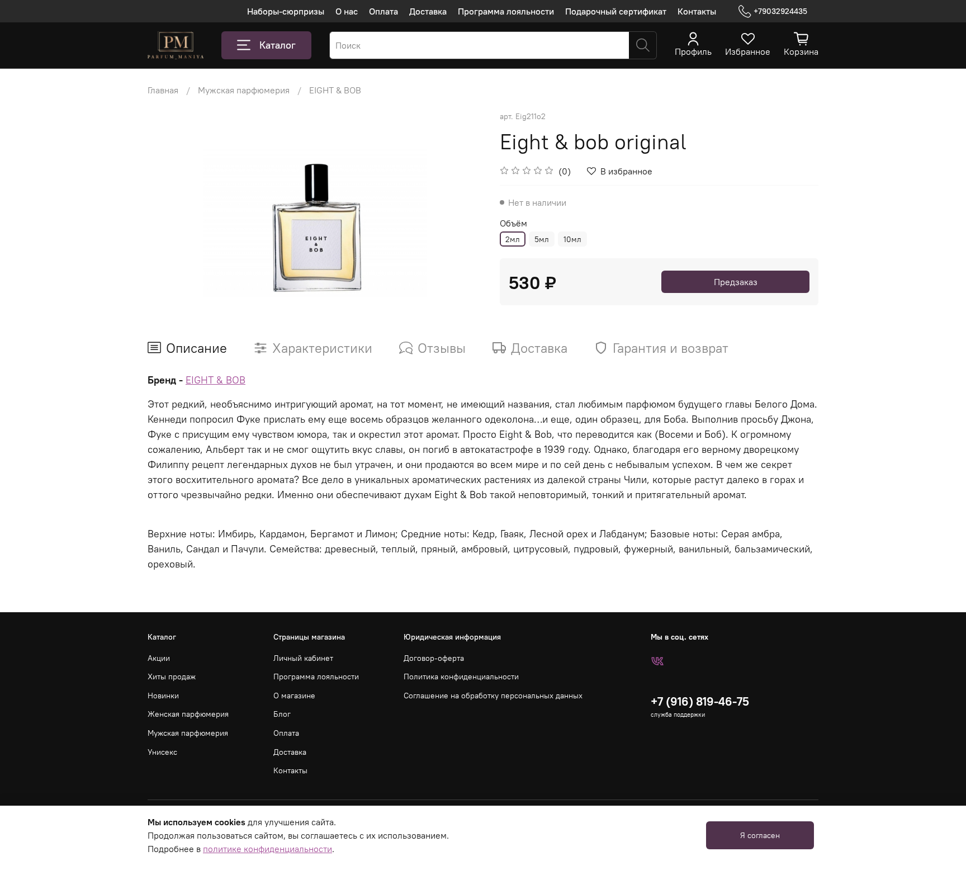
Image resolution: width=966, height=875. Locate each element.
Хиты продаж (172, 676)
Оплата (383, 11)
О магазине (294, 695)
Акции (159, 658)
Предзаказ (735, 281)
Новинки (163, 695)
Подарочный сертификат (615, 11)
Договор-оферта (434, 658)
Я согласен (760, 835)
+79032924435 (780, 11)
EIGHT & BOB (335, 90)
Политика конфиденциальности (461, 676)
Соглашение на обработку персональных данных (493, 695)
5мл (541, 239)
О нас (346, 11)
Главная (163, 90)
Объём (513, 223)
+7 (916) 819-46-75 (700, 701)
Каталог (277, 45)
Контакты (697, 11)
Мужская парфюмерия (244, 90)
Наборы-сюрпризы (285, 11)
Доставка (428, 11)
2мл (512, 239)
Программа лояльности (506, 11)
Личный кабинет (303, 658)
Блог (282, 714)
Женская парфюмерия (188, 714)
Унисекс (162, 752)
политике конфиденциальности (267, 848)
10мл (572, 239)
